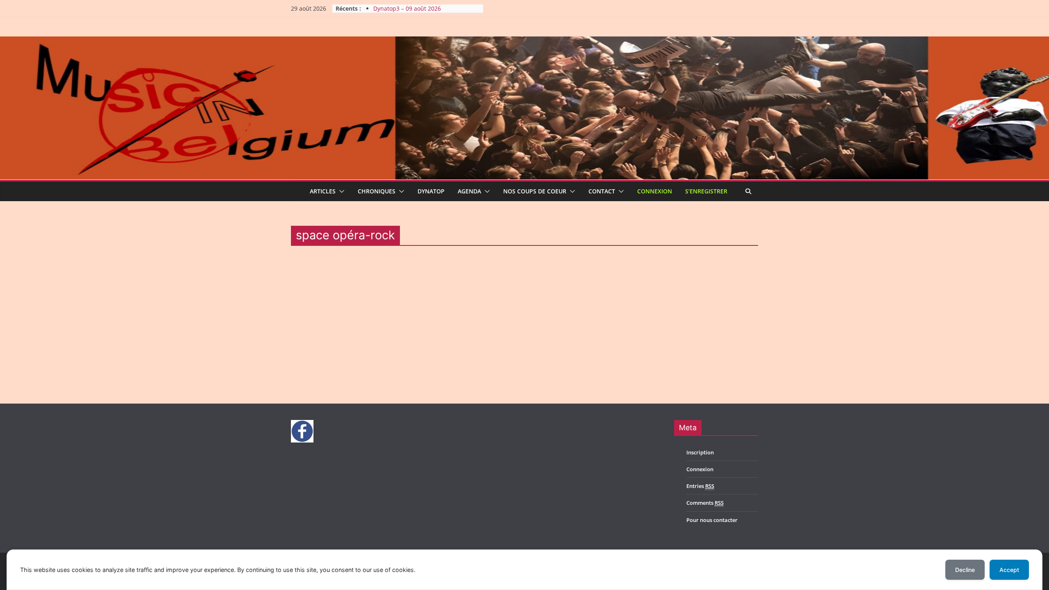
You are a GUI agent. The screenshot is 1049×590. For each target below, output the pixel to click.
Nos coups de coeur (534, 191)
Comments (705, 502)
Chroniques (376, 191)
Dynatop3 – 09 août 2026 (407, 8)
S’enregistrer (706, 191)
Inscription (700, 452)
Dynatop (431, 191)
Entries (700, 486)
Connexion (654, 191)
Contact (601, 191)
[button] (340, 191)
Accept (1009, 569)
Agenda (469, 191)
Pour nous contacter (712, 520)
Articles (323, 191)
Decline (965, 569)
